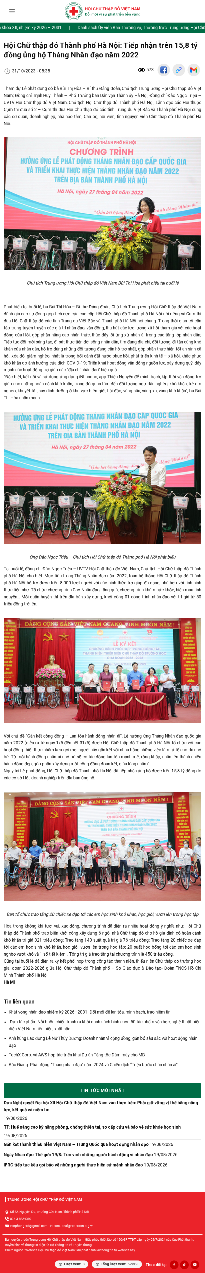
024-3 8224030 (20, 1219)
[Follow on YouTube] (194, 1264)
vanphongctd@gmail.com (29, 1226)
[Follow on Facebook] (174, 1264)
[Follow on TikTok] (184, 1264)
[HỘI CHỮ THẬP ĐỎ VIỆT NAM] (102, 11)
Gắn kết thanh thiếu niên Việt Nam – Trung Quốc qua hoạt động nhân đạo (76, 1144)
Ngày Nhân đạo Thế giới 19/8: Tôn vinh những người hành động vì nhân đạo (78, 1154)
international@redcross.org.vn (72, 1226)
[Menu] (12, 11)
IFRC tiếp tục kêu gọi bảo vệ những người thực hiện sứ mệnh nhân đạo (73, 1164)
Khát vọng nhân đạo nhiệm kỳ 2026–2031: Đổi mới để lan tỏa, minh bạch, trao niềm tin (89, 1012)
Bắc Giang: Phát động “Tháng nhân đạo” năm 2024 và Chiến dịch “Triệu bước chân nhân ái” (93, 1064)
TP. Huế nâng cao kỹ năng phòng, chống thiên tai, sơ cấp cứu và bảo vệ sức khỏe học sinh (92, 1127)
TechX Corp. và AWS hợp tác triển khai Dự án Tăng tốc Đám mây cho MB (77, 1054)
